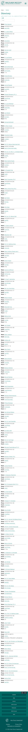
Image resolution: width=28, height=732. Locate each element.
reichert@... (7, 469)
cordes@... (6, 139)
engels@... (6, 165)
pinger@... (6, 444)
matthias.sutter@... (8, 617)
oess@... (6, 434)
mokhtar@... (7, 372)
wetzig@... (6, 652)
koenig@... (6, 292)
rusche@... (6, 495)
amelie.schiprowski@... (9, 530)
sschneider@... (7, 556)
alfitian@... (7, 35)
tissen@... (6, 627)
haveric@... (7, 229)
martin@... (6, 353)
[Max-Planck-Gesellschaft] (8, 720)
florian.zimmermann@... (10, 667)
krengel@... (7, 301)
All (3, 18)
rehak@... (6, 460)
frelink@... (6, 202)
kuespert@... (7, 329)
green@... (6, 211)
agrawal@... (7, 28)
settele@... (6, 582)
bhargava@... (7, 98)
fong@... (6, 192)
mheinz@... (7, 248)
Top (25, 693)
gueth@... (6, 220)
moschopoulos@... (8, 399)
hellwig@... (7, 255)
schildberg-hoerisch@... (10, 523)
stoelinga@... (7, 608)
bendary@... (7, 80)
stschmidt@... (7, 538)
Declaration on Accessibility (14, 726)
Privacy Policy (18, 724)
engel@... (6, 155)
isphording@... (7, 283)
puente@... (6, 451)
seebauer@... (7, 573)
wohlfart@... (7, 660)
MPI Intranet (14, 704)
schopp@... (7, 566)
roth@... (6, 488)
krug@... (6, 311)
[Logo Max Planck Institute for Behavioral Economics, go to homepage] (11, 3)
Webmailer (14, 707)
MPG (14, 714)
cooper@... (6, 130)
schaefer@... (7, 514)
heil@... (6, 238)
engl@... (6, 174)
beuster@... (7, 89)
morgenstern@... (8, 390)
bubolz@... (6, 117)
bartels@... (6, 61)
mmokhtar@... (7, 381)
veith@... (6, 636)
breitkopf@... (7, 107)
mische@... (7, 362)
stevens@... (7, 601)
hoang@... (6, 264)
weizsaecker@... (8, 645)
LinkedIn (14, 694)
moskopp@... (7, 407)
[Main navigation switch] (25, 3)
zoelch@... (6, 682)
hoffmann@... (7, 274)
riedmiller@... (7, 479)
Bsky (14, 698)
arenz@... (6, 45)
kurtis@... (6, 320)
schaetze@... (7, 505)
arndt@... (6, 52)
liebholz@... (7, 336)
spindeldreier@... (8, 593)
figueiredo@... (7, 183)
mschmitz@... (7, 547)
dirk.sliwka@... (7, 588)
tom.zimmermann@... (9, 675)
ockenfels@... (7, 425)
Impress (8, 724)
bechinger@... (7, 70)
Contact (14, 701)
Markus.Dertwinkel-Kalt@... (10, 148)
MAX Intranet (14, 711)
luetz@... (6, 344)
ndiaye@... (6, 416)
